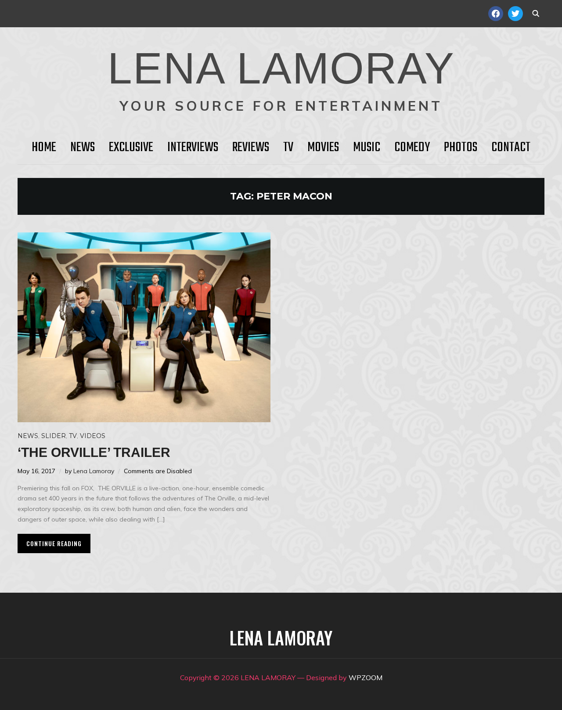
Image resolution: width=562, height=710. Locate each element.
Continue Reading (54, 543)
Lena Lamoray (93, 471)
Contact (510, 147)
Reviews (250, 147)
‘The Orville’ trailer (94, 452)
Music (366, 147)
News (82, 147)
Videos (92, 436)
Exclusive (131, 147)
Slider (53, 436)
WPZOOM (365, 677)
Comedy (412, 147)
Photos (460, 147)
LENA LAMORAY (281, 68)
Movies (323, 147)
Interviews (192, 147)
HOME (44, 147)
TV (288, 147)
